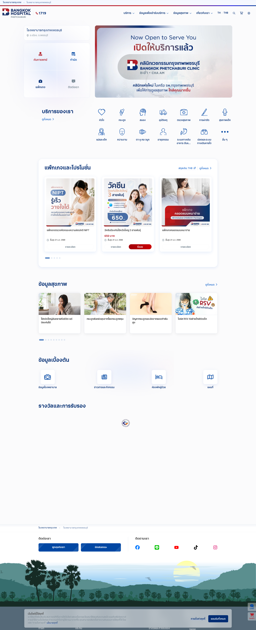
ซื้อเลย (140, 246)
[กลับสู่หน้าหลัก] (17, 13)
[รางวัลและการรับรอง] (126, 423)
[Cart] (241, 13)
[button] (223, 13)
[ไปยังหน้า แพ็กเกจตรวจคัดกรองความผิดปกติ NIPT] (70, 202)
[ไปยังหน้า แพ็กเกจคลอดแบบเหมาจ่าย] (186, 202)
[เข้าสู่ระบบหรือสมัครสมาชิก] (248, 13)
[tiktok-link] (196, 547)
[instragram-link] (215, 547)
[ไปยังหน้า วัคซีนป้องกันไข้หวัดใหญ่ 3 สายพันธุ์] (128, 202)
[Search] (234, 13)
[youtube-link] (176, 547)
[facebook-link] (137, 547)
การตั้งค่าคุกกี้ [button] (198, 618)
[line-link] (157, 547)
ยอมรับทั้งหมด (218, 618)
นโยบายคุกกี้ (52, 623)
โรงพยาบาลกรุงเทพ (48, 528)
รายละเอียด (70, 246)
